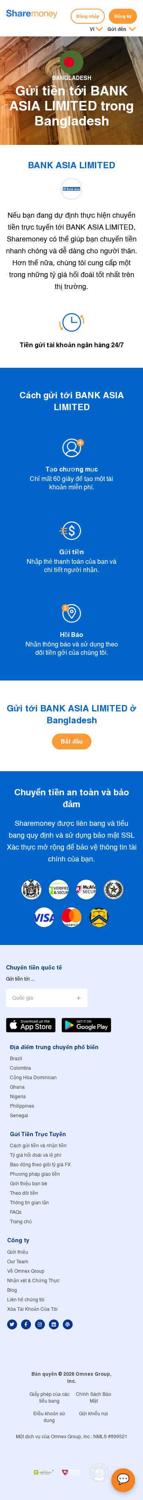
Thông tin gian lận (29, 1203)
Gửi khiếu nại (93, 1414)
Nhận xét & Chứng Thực (33, 1281)
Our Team (17, 1262)
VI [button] (92, 29)
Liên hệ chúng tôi (25, 1300)
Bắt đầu (72, 741)
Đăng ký (122, 16)
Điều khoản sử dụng (49, 1417)
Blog (12, 1290)
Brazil (16, 1058)
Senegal (19, 1115)
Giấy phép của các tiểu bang (49, 1398)
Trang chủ (21, 1222)
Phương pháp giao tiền (35, 1174)
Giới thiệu (17, 1252)
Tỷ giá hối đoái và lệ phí (35, 1155)
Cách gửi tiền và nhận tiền (38, 1146)
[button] (121, 30)
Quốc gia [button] (22, 998)
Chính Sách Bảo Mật (93, 1398)
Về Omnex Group (25, 1271)
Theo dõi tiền (24, 1193)
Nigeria (18, 1096)
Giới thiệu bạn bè (28, 1184)
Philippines (22, 1106)
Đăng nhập (87, 16)
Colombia (20, 1068)
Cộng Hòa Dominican (33, 1077)
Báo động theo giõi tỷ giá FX (40, 1165)
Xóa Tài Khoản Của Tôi (32, 1309)
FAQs (15, 1212)
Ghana (17, 1087)
